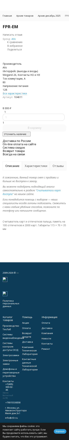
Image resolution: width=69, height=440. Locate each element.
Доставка (27, 341)
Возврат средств (27, 335)
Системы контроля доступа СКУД (10, 346)
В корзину (34, 128)
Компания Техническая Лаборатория (30, 351)
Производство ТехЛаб (11, 327)
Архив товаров (24, 15)
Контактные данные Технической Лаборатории (30, 364)
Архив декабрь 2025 (49, 15)
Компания (47, 333)
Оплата (26, 328)
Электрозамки (11, 355)
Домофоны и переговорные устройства (11, 372)
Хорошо (60, 431)
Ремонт (46, 348)
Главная (7, 15)
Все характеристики (15, 93)
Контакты (47, 343)
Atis (14, 39)
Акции (25, 322)
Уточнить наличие (15, 134)
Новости (46, 338)
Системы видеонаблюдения (13, 336)
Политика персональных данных (11, 303)
